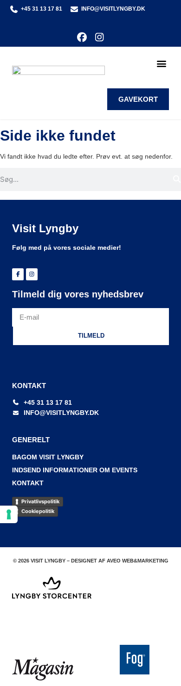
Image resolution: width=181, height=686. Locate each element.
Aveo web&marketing (137, 560)
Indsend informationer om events (74, 470)
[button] (161, 63)
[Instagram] (99, 37)
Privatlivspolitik (40, 501)
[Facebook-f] (18, 274)
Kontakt (28, 483)
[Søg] (176, 179)
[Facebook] (82, 37)
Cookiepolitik (37, 511)
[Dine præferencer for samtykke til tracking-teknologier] (9, 514)
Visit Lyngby (45, 228)
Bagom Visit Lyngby (48, 457)
